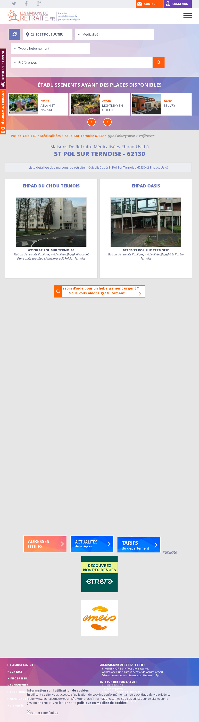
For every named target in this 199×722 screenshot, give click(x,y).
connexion (180, 4)
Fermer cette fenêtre (44, 713)
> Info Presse (17, 678)
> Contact (14, 671)
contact (150, 4)
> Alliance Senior (20, 665)
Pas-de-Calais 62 (23, 136)
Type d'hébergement (121, 136)
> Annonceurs (17, 685)
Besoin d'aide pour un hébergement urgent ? (101, 290)
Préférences (147, 136)
